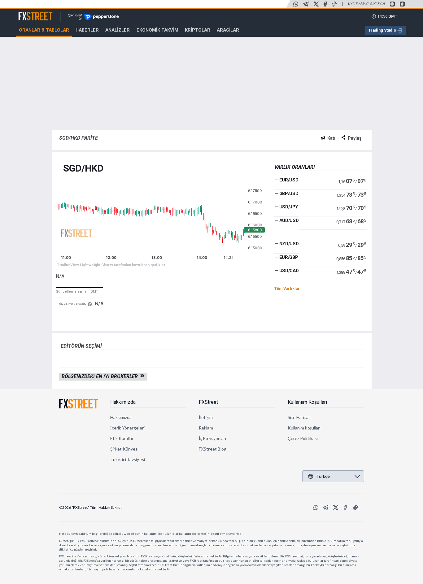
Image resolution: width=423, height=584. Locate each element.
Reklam (206, 427)
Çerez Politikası (303, 438)
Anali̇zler (117, 30)
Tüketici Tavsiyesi (127, 459)
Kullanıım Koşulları (307, 402)
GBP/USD (289, 193)
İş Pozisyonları (212, 438)
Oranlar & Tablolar (44, 30)
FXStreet (28, 12)
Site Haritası (300, 417)
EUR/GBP (288, 257)
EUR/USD (289, 180)
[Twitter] (316, 4)
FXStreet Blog (212, 448)
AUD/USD (289, 220)
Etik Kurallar (122, 438)
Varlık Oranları (294, 167)
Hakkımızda (123, 402)
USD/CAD (289, 270)
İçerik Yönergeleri (127, 427)
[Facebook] (325, 4)
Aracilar (228, 30)
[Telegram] (306, 4)
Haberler (87, 30)
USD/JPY (288, 207)
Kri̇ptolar (197, 30)
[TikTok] (334, 4)
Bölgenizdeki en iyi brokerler (101, 376)
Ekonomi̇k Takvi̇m (157, 30)
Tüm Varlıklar (287, 288)
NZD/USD (289, 243)
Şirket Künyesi (124, 448)
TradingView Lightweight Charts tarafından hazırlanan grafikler (111, 265)
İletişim (206, 417)
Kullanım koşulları (304, 427)
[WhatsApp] (295, 4)
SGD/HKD (83, 168)
